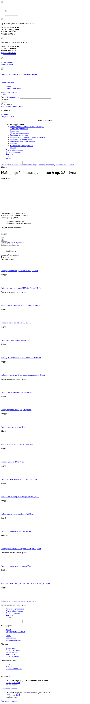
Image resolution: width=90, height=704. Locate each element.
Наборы (34, 165)
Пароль (4, 97)
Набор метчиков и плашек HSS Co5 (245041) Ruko (21, 288)
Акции (8, 158)
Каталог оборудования (15, 609)
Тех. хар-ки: (5, 257)
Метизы (13, 144)
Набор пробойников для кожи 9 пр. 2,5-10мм (56, 165)
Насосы (13, 148)
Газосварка (14, 131)
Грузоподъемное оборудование (22, 141)
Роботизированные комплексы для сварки (27, 127)
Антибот (4, 100)
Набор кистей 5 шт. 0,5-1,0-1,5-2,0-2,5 (16, 323)
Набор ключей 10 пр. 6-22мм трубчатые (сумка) (20, 497)
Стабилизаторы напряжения (21, 146)
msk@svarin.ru (7, 65)
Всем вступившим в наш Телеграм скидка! (19, 74)
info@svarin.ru (7, 62)
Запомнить (7, 104)
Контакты (9, 154)
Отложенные (11, 638)
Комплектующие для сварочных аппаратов (27, 137)
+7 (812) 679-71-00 (13, 683)
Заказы (8, 86)
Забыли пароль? (13, 97)
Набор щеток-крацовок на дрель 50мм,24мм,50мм (21, 549)
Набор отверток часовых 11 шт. (13, 427)
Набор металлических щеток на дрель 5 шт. (18, 601)
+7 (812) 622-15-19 (13, 695)
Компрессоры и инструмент (21, 139)
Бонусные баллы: (8, 228)
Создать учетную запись (15, 632)
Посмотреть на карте (9, 689)
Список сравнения (13, 640)
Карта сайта (10, 654)
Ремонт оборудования (14, 150)
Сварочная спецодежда (19, 133)
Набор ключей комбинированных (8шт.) (17, 392)
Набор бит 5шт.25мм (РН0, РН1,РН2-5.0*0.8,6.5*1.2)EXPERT (25, 583)
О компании (10, 648)
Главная (4, 165)
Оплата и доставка (13, 152)
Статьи (8, 617)
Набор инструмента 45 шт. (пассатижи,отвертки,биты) (23, 375)
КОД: (3, 178)
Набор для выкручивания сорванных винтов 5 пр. (21, 358)
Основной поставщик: (10, 255)
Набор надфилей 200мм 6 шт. (12, 462)
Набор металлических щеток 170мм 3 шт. (17, 444)
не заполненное (14, 165)
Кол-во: (4, 238)
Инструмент (26, 165)
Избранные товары (13, 88)
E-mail (3, 95)
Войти (3, 92)
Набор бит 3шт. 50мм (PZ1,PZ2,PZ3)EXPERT (19, 479)
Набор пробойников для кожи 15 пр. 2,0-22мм (19, 271)
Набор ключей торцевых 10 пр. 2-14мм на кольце (20, 305)
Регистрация (12, 92)
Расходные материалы (19, 135)
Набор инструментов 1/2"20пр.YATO (16, 566)
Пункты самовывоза (14, 669)
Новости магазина (13, 650)
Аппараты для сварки (19, 129)
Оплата (8, 664)
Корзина (4, 114)
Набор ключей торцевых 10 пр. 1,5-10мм (17, 514)
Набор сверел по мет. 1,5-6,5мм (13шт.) (16, 410)
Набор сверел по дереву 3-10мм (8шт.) (16, 340)
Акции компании (13, 652)
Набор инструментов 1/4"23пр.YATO (16, 531)
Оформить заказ (7, 117)
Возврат (9, 666)
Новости (9, 156)
